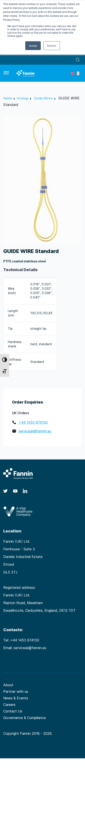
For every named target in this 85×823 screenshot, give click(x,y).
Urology (23, 98)
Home (7, 98)
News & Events (15, 698)
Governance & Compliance (24, 718)
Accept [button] (33, 45)
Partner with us (15, 691)
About (8, 685)
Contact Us (12, 711)
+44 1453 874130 (33, 422)
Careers (9, 704)
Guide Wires (43, 98)
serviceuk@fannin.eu (35, 431)
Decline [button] (51, 45)
